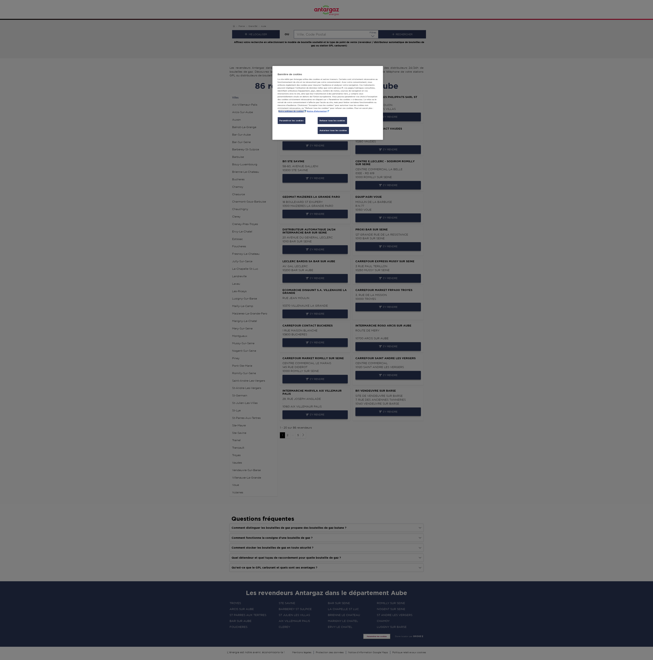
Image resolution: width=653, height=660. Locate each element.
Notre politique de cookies (291, 111)
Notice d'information (316, 111)
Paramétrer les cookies (291, 120)
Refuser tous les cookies (332, 120)
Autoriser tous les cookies (333, 130)
